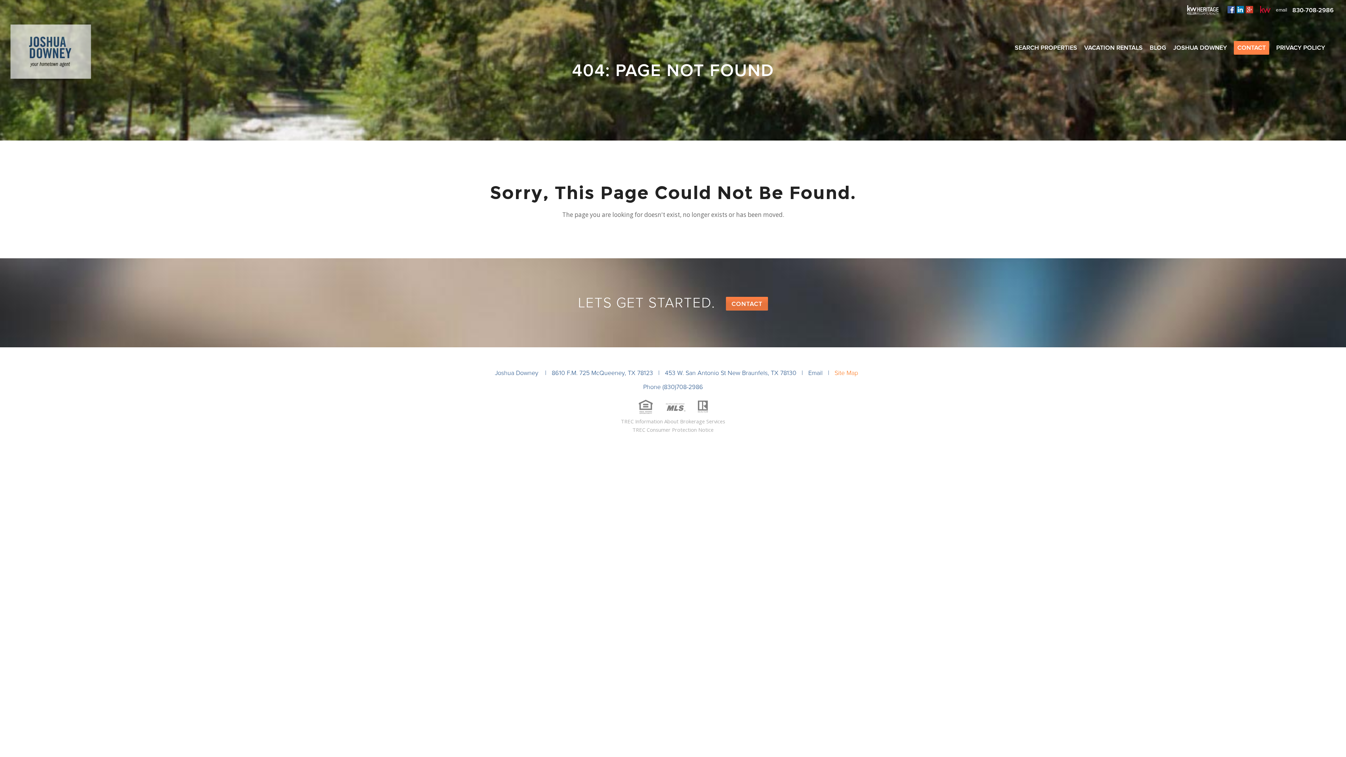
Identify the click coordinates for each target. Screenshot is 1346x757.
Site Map (846, 373)
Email (815, 373)
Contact (747, 304)
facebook (1231, 9)
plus (1249, 9)
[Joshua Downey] (51, 54)
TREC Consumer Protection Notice (673, 429)
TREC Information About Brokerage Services (673, 421)
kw (1265, 9)
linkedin (1240, 9)
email (1281, 10)
